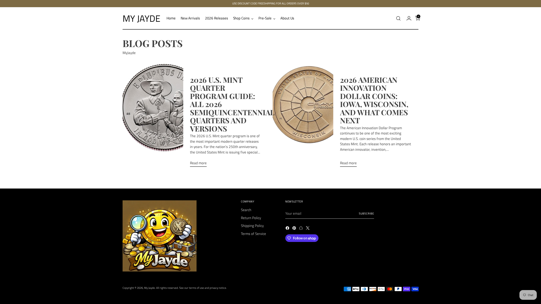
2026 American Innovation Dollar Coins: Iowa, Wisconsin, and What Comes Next (374, 100)
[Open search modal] (398, 18)
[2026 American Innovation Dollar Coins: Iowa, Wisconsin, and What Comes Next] (318, 116)
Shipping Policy (252, 225)
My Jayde (149, 288)
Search (246, 210)
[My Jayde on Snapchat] (301, 229)
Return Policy (251, 218)
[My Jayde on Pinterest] (294, 229)
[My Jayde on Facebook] (287, 229)
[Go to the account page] (407, 18)
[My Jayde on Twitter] (308, 229)
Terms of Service (253, 233)
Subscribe (366, 213)
